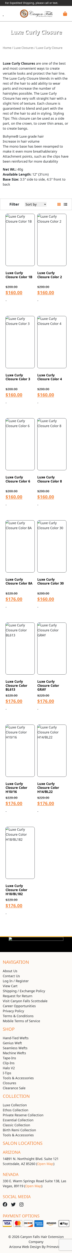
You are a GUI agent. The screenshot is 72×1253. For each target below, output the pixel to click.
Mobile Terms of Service (21, 1021)
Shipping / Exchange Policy (24, 991)
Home (7, 48)
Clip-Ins (9, 1063)
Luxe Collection (15, 1105)
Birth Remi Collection (19, 1130)
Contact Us (11, 976)
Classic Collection (16, 1125)
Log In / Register (16, 981)
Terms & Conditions (18, 1016)
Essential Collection (18, 1120)
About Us (10, 971)
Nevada (10, 1174)
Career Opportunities (19, 1006)
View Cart (10, 986)
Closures (9, 1083)
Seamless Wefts (15, 1048)
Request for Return (17, 996)
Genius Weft (12, 1043)
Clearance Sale (14, 1088)
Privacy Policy (13, 1011)
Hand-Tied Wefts (16, 1038)
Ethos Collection (15, 1110)
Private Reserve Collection (23, 1115)
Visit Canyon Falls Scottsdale (25, 1001)
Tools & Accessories (18, 1078)
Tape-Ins (9, 1058)
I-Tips (7, 1073)
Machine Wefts (14, 1053)
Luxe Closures (24, 48)
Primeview (55, 1246)
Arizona (11, 1152)
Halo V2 (9, 1068)
